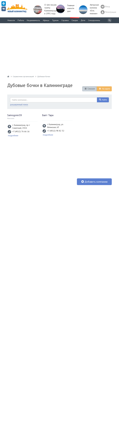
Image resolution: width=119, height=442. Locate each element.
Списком (91, 88)
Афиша (46, 20)
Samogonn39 (14, 115)
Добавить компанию (96, 181)
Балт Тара (47, 115)
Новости (11, 20)
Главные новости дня (70, 8)
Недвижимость (33, 20)
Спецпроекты (94, 20)
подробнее (13, 135)
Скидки (75, 20)
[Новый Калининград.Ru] (8, 76)
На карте (105, 88)
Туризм (55, 20)
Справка (65, 20)
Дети (83, 20)
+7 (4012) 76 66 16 (20, 131)
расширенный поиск (19, 104)
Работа (21, 20)
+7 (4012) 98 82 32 (55, 130)
